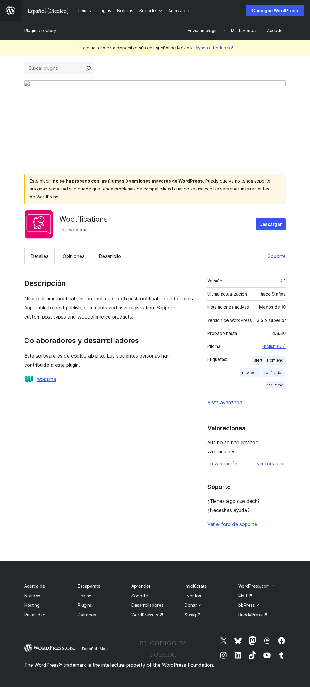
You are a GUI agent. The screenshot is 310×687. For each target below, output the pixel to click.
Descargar (270, 224)
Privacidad (34, 614)
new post (250, 372)
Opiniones (73, 256)
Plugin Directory (40, 30)
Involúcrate (196, 586)
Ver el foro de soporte (232, 524)
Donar (193, 605)
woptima (78, 229)
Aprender (140, 586)
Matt (245, 595)
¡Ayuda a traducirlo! (213, 47)
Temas (84, 595)
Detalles (39, 256)
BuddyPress (253, 614)
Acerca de (34, 586)
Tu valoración (222, 464)
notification (273, 372)
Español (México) (98, 648)
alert (258, 360)
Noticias (32, 595)
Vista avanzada (224, 402)
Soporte (277, 256)
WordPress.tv (147, 614)
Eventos (193, 595)
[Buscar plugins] (88, 68)
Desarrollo (110, 256)
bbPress (249, 605)
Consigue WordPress (275, 10)
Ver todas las (271, 464)
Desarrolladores (147, 605)
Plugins (85, 605)
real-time (275, 385)
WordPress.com (256, 586)
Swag (193, 614)
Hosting (32, 605)
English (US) (274, 346)
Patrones (87, 614)
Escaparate (89, 586)
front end (275, 360)
